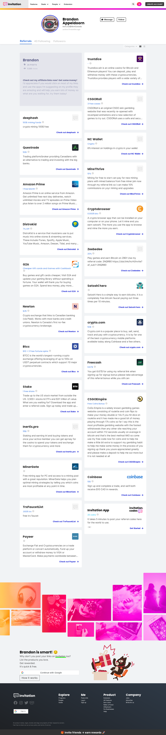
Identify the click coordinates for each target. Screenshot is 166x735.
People (55, 4)
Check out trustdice (132, 84)
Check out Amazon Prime (64, 209)
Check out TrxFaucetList (65, 521)
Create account (155, 4)
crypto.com (96, 322)
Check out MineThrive (131, 194)
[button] (49, 672)
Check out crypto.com (131, 347)
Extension (68, 4)
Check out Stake (68, 411)
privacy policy (33, 725)
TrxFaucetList (33, 507)
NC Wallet (95, 139)
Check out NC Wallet (131, 154)
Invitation (60, 656)
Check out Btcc (69, 371)
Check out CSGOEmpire (130, 462)
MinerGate (31, 467)
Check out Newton (67, 331)
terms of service (46, 725)
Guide (61, 702)
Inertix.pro (31, 427)
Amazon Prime (34, 184)
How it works (30, 677)
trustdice (94, 59)
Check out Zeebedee (131, 270)
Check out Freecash (132, 384)
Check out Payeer (68, 561)
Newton (29, 306)
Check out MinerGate (66, 492)
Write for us (130, 702)
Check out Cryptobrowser (129, 234)
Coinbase (94, 477)
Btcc (26, 347)
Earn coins (107, 702)
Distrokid (30, 224)
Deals (43, 4)
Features (33, 4)
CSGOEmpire (97, 399)
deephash (30, 118)
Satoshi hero (97, 286)
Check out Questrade (66, 169)
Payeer (28, 537)
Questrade (31, 148)
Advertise (129, 700)
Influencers (107, 707)
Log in (83, 700)
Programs (62, 698)
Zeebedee (94, 249)
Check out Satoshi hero (130, 307)
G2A (26, 264)
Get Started (136, 528)
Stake (27, 387)
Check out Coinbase (131, 495)
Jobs (127, 698)
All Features (108, 700)
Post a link (84, 698)
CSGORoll (94, 99)
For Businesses (109, 709)
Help (105, 711)
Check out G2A (69, 291)
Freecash (94, 362)
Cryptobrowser (98, 209)
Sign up (83, 702)
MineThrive (95, 169)
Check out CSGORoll (131, 124)
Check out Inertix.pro (66, 452)
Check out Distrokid (67, 249)
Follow (121, 19)
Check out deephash (66, 132)
